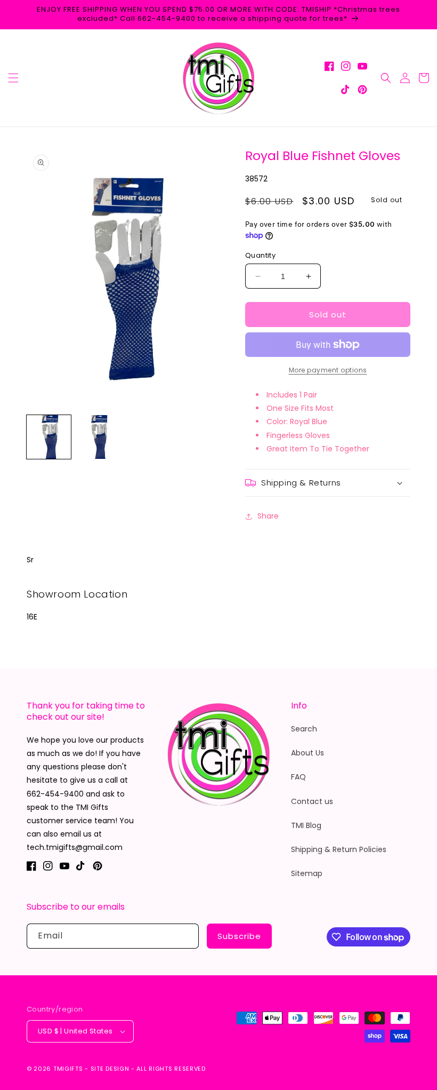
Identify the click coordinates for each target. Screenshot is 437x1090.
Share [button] (268, 516)
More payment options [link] (328, 370)
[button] (13, 78)
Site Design (110, 1068)
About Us (307, 752)
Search (304, 728)
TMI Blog (306, 825)
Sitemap (306, 873)
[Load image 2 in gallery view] (98, 437)
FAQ (298, 776)
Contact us (312, 801)
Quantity (260, 255)
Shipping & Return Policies (338, 849)
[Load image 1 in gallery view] (49, 437)
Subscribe (239, 936)
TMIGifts (68, 1068)
